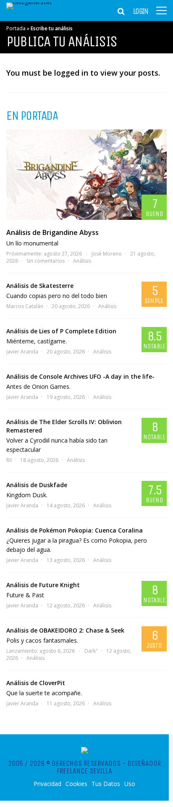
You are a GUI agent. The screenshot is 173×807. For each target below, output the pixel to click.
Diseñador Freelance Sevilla (109, 767)
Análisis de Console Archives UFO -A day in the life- (80, 376)
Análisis (82, 260)
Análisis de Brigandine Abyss (52, 232)
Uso (129, 784)
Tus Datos (106, 784)
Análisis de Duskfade (36, 485)
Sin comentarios (45, 260)
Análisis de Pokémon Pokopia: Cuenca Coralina (74, 530)
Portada (16, 28)
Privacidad (47, 784)
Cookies (76, 784)
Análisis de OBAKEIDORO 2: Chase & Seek (65, 630)
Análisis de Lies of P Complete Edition (61, 331)
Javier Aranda (22, 351)
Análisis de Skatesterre (39, 286)
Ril (9, 460)
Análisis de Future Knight (43, 585)
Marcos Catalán (24, 306)
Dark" (91, 650)
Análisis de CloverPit (35, 683)
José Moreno (107, 253)
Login (140, 11)
